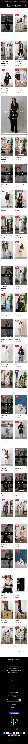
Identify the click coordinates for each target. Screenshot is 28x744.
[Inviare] (19, 700)
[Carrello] (26, 5)
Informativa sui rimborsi (14, 666)
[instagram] (15, 704)
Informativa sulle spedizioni (14, 672)
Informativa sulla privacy (14, 668)
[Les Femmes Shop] (14, 5)
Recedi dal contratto (14, 680)
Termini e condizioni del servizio (14, 670)
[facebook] (13, 704)
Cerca (14, 678)
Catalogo (14, 664)
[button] (17, 651)
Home (14, 662)
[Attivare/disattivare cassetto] (2, 5)
